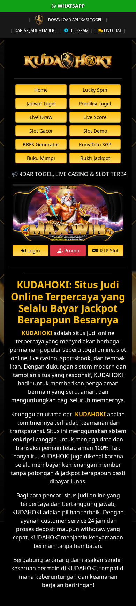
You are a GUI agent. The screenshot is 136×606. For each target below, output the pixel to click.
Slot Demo (95, 130)
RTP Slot (108, 250)
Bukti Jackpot (95, 158)
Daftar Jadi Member (34, 30)
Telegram (78, 30)
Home (41, 89)
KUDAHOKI (90, 414)
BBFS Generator (41, 144)
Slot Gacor (41, 130)
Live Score (95, 117)
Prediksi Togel (95, 103)
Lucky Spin (95, 89)
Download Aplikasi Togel (75, 19)
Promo (71, 250)
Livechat (112, 30)
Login (33, 250)
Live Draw (41, 117)
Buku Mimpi (41, 158)
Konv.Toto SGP (95, 144)
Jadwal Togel (41, 103)
